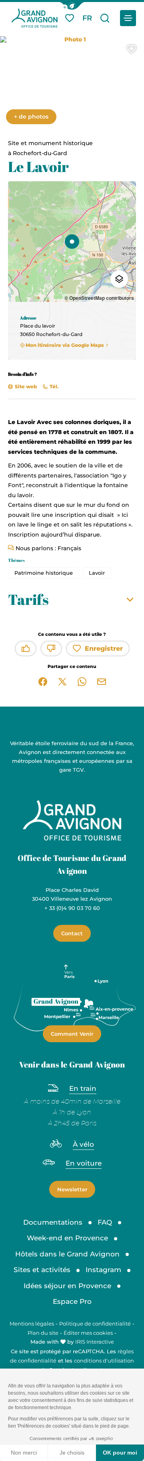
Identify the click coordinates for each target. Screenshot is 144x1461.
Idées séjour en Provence (67, 1286)
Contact (72, 933)
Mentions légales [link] (32, 1323)
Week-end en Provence (67, 1238)
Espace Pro (72, 1301)
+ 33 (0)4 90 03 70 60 (72, 908)
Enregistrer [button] (104, 648)
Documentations (52, 1222)
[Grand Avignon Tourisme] (34, 18)
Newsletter (72, 1189)
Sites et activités (42, 1270)
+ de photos (31, 116)
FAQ (105, 1222)
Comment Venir (72, 1034)
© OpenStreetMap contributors (99, 297)
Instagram (103, 1270)
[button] (72, 6)
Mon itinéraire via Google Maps (65, 345)
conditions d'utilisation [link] (104, 1360)
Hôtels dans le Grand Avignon (67, 1254)
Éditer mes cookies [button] (88, 1333)
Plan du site (43, 1333)
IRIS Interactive (94, 1341)
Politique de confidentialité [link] (95, 1323)
